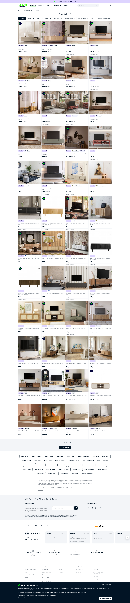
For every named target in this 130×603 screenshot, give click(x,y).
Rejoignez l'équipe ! (29, 574)
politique (51, 595)
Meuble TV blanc (105, 456)
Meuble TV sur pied (27, 469)
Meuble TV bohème (52, 473)
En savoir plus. (73, 516)
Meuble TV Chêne (70, 456)
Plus (92, 18)
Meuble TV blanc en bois (74, 460)
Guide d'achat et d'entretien (45, 578)
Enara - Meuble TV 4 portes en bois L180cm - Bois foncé (101, 328)
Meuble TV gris (95, 456)
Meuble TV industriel (26, 460)
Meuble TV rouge (76, 469)
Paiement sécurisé (63, 567)
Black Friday (95, 569)
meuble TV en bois (82, 481)
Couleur (29, 18)
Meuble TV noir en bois (60, 460)
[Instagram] (96, 508)
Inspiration (56, 5)
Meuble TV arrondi (102, 465)
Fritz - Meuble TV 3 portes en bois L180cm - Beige (99, 48)
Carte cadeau (45, 569)
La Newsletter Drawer (29, 580)
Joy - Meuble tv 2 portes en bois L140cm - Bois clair (28, 83)
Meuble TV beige (62, 465)
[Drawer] (23, 5)
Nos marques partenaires (30, 569)
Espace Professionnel (46, 572)
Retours (60, 569)
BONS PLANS (33, 5)
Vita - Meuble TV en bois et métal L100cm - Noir (27, 188)
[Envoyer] (76, 508)
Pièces (48, 5)
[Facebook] (92, 508)
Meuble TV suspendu (28, 465)
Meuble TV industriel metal (88, 460)
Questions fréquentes (81, 567)
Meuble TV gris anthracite (89, 469)
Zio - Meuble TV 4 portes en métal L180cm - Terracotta (76, 118)
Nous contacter (79, 569)
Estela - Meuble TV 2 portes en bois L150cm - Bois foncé (53, 328)
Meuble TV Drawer (49, 456)
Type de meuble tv (68, 18)
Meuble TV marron (39, 469)
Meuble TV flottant (64, 473)
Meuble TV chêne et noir (64, 469)
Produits (40, 5)
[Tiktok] (88, 508)
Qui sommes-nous (29, 567)
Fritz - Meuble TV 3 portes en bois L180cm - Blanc (75, 48)
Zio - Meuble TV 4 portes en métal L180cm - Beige (52, 118)
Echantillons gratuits (46, 567)
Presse (26, 577)
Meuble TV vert (75, 473)
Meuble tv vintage (48, 460)
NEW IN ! (66, 5)
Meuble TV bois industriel (102, 460)
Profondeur (56, 18)
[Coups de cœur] (105, 5)
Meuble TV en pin (40, 473)
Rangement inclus (82, 18)
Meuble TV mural (51, 465)
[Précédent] (48, 537)
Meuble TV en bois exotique (87, 473)
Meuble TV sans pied (102, 469)
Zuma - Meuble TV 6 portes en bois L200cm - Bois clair (100, 188)
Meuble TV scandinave (36, 456)
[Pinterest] (100, 508)
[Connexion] (101, 5)
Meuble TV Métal (60, 456)
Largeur (47, 18)
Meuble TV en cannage (89, 465)
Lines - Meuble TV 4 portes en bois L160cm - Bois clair (52, 258)
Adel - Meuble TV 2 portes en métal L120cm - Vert (75, 328)
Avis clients (78, 572)
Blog (43, 574)
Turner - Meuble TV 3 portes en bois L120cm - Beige (76, 153)
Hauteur (38, 18)
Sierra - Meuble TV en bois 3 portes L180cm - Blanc (76, 258)
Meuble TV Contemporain (83, 456)
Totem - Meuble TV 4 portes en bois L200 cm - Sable (76, 188)
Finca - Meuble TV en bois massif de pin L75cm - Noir (52, 293)
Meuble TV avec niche (50, 469)
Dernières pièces (96, 579)
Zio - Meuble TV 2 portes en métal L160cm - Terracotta (100, 153)
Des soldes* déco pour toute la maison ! (98, 572)
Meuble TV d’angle (40, 465)
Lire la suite (40, 490)
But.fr (26, 572)
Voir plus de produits (65, 447)
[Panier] (110, 5)
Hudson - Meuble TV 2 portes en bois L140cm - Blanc (28, 363)
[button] (65, 18)
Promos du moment (97, 567)
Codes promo (96, 576)
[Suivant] (127, 537)
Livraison (61, 572)
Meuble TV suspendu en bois (75, 465)
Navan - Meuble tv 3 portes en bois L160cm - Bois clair (53, 430)
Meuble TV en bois (24, 456)
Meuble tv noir (37, 460)
